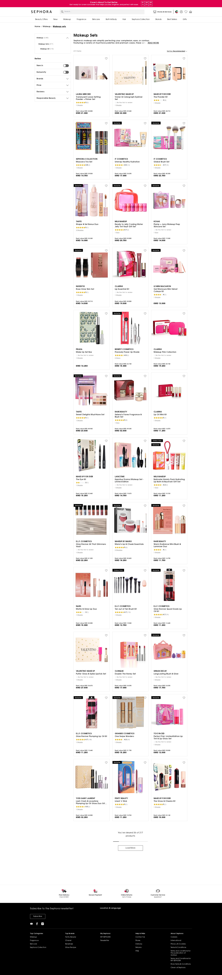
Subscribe (37, 916)
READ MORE (153, 43)
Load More (130, 848)
